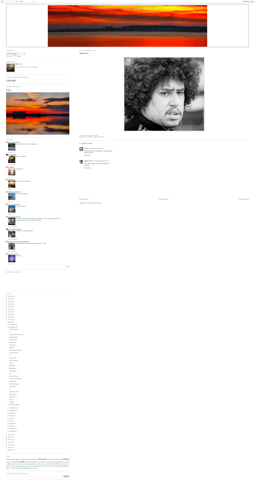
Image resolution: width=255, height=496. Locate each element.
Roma (59, 466)
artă (32, 459)
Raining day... (13, 342)
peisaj (21, 466)
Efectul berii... (13, 394)
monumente (42, 464)
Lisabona (18, 464)
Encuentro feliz (19, 169)
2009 (9, 450)
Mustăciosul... (84, 53)
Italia (9, 464)
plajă (24, 466)
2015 (9, 434)
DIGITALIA (11, 179)
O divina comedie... (13, 254)
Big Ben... (12, 402)
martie (11, 426)
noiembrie (12, 327)
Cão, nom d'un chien (14, 204)
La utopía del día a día (14, 217)
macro (26, 464)
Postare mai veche (244, 199)
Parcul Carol (9, 466)
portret (101, 137)
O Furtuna (18, 255)
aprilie (11, 423)
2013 (9, 440)
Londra (95, 137)
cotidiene (89, 137)
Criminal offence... (14, 353)
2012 (9, 442)
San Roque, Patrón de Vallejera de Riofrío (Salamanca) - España (31, 243)
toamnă (26, 468)
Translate (19, 56)
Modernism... (12, 368)
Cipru (53, 459)
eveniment (31, 462)
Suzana (86, 148)
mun (46, 464)
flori (36, 462)
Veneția (31, 468)
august (12, 413)
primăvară (42, 466)
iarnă (60, 462)
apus (17, 459)
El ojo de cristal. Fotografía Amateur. (18, 242)
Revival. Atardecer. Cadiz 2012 (23, 181)
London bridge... (13, 337)
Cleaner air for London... (15, 379)
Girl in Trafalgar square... (16, 350)
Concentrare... (13, 371)
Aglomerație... (13, 386)
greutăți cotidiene (54, 462)
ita (6, 464)
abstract (8, 459)
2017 (9, 319)
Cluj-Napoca (58, 459)
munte (49, 464)
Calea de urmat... (13, 360)
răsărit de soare (49, 466)
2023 (9, 304)
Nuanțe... (9, 90)
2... (10, 332)
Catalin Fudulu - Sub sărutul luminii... (127, 8)
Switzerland (17, 468)
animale (13, 459)
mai (11, 421)
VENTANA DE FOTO (14, 192)
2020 (9, 312)
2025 (9, 299)
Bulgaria (49, 459)
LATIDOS (11, 167)
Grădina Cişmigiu (45, 462)
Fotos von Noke (12, 155)
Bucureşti (43, 459)
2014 (9, 437)
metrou (37, 464)
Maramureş (32, 464)
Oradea (67, 464)
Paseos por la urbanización (22, 193)
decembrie (13, 324)
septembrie (13, 410)
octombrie (12, 408)
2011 (9, 445)
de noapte (14, 462)
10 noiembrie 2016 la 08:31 (96, 148)
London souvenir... (14, 391)
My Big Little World (14, 142)
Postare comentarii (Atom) (94, 203)
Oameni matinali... (14, 376)
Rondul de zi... (13, 397)
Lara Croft (13, 464)
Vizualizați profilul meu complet (27, 67)
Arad (20, 459)
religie (55, 466)
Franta (38, 462)
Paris (14, 466)
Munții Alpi (55, 464)
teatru (22, 468)
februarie (12, 428)
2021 (9, 309)
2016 (9, 322)
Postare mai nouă (84, 199)
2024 (9, 301)
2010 (9, 447)
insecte (64, 462)
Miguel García (88, 161)
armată (29, 459)
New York (60, 464)
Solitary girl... (13, 358)
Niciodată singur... (14, 384)
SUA (13, 468)
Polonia (32, 466)
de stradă (20, 461)
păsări (17, 466)
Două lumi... (12, 366)
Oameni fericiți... (13, 340)
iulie (11, 415)
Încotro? (11, 399)
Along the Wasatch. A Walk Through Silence (26, 144)
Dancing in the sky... (14, 404)
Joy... (10, 373)
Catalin (20, 64)
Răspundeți (87, 155)
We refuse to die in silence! (16, 334)
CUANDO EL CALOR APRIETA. (24, 231)
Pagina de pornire (164, 199)
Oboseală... (12, 347)
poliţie (28, 466)
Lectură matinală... (14, 329)
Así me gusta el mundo (14, 229)
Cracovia (8, 462)
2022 (9, 306)
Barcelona (36, 459)
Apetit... (11, 363)
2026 (9, 296)
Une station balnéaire (21, 206)
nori (65, 464)
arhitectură (24, 459)
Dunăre (26, 462)
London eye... (13, 345)
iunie (11, 418)
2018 (9, 317)
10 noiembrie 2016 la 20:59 (100, 161)
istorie (67, 462)
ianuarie (12, 431)
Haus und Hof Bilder (21, 156)
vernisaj (35, 468)
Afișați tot (67, 266)
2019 (9, 314)
